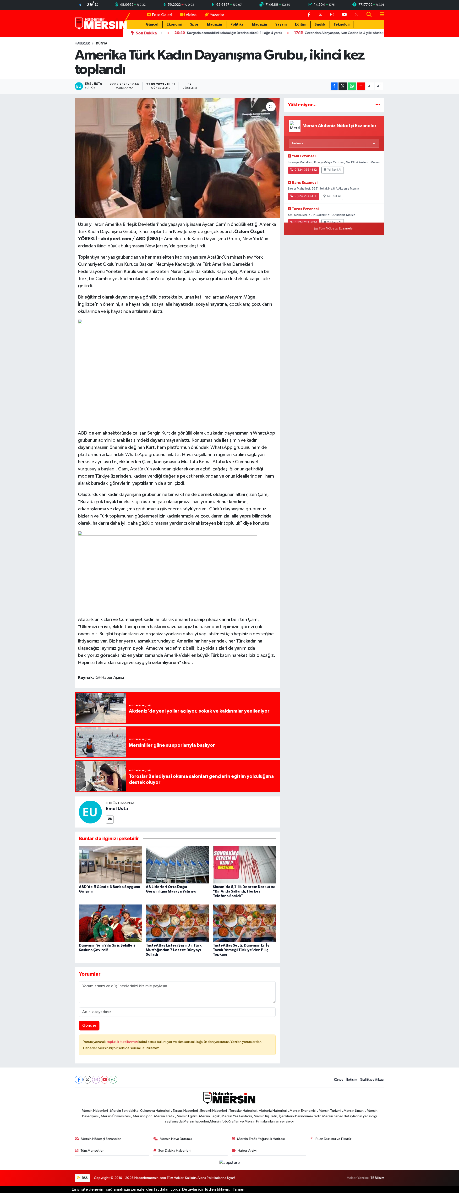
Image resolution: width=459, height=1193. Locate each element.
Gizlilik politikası (372, 1079)
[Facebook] (79, 1080)
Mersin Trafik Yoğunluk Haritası (261, 1139)
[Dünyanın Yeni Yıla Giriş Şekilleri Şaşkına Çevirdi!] (110, 923)
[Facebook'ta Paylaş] (334, 86)
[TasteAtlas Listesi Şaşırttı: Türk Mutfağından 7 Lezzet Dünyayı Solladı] (177, 923)
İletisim (351, 1079)
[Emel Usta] (90, 812)
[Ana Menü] (380, 15)
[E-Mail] (110, 819)
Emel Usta (117, 808)
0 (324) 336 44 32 (306, 170)
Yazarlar (217, 15)
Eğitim (300, 24)
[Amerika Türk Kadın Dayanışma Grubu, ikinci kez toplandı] (177, 158)
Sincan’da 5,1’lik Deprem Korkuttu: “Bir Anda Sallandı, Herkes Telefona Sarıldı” (244, 891)
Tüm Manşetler (92, 1150)
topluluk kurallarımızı (122, 1042)
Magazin (214, 24)
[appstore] (229, 1163)
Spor (194, 24)
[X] (87, 1080)
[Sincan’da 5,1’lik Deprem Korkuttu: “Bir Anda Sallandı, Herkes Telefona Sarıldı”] (244, 865)
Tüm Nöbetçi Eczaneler (336, 228)
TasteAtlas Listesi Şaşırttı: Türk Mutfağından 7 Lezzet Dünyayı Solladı (174, 949)
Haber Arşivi (247, 1150)
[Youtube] (105, 1080)
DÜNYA (101, 43)
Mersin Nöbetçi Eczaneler (101, 1139)
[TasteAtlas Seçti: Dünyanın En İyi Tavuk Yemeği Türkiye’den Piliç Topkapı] (244, 923)
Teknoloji (341, 24)
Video (191, 15)
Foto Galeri (162, 15)
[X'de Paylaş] (343, 86)
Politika (237, 24)
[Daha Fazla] (361, 86)
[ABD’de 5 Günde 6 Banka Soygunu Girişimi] (110, 865)
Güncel (152, 24)
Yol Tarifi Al (334, 170)
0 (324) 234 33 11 (305, 196)
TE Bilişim (377, 1178)
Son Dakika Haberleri (174, 1150)
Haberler (82, 43)
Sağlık (320, 24)
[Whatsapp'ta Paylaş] (352, 86)
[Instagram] (96, 1080)
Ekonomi (174, 24)
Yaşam (281, 24)
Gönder (89, 1026)
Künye (339, 1079)
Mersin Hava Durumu (176, 1139)
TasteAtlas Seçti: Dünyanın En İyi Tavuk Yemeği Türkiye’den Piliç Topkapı (241, 949)
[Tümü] (378, 105)
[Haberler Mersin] (101, 23)
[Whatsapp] (113, 1080)
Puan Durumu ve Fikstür (333, 1139)
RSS (84, 1178)
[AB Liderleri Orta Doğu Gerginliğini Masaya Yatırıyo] (177, 865)
